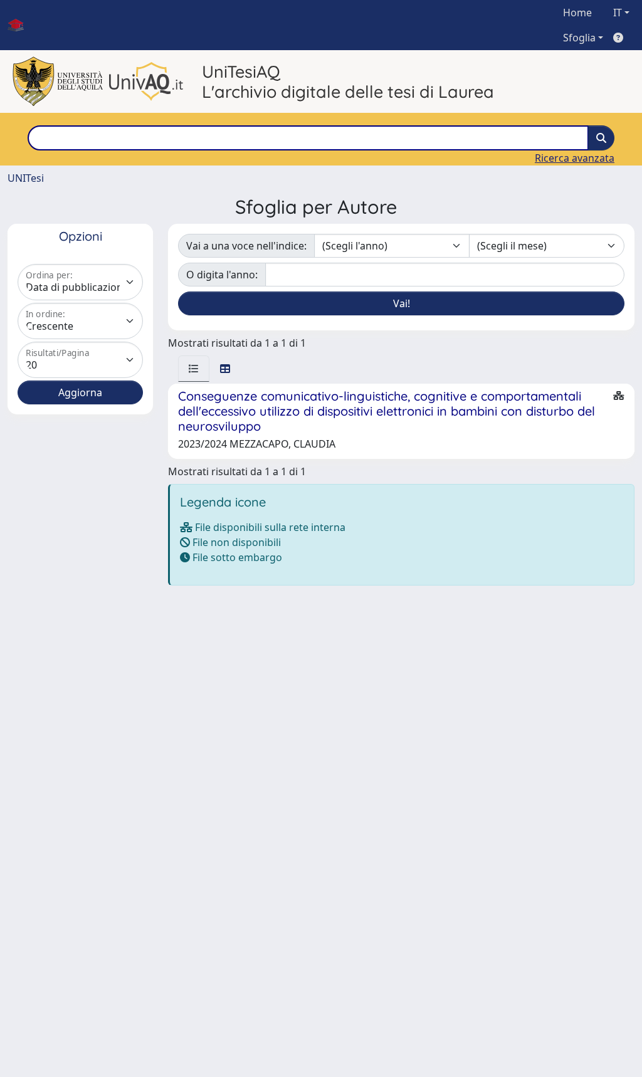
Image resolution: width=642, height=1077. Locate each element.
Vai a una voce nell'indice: (246, 246)
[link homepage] (21, 25)
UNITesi (26, 178)
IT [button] (617, 12)
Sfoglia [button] (579, 38)
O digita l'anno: (222, 274)
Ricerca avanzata (574, 158)
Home (577, 12)
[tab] (193, 368)
